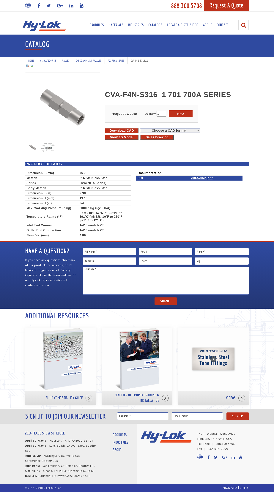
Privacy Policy (230, 487)
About (207, 25)
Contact (223, 25)
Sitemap (244, 487)
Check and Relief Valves (89, 60)
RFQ (180, 113)
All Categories (48, 60)
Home (31, 60)
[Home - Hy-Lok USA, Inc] (44, 26)
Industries (136, 25)
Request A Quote (226, 5)
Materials (116, 25)
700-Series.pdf (201, 178)
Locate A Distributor (183, 25)
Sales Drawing (157, 137)
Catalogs (155, 25)
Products (97, 25)
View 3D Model (121, 137)
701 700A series (116, 60)
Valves (66, 60)
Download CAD (122, 130)
